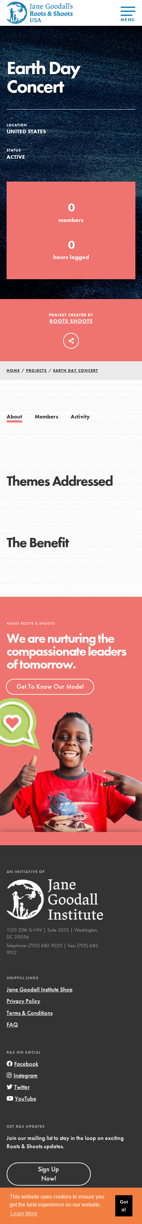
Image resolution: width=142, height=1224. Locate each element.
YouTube (25, 1098)
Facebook (26, 1064)
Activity (80, 416)
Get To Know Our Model (50, 686)
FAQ (12, 1024)
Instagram (26, 1075)
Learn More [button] (24, 1213)
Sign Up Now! (48, 1174)
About (14, 416)
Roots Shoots (71, 321)
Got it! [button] (124, 1205)
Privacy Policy (23, 1001)
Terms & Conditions (30, 1013)
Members (46, 416)
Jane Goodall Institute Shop (40, 989)
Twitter (22, 1087)
